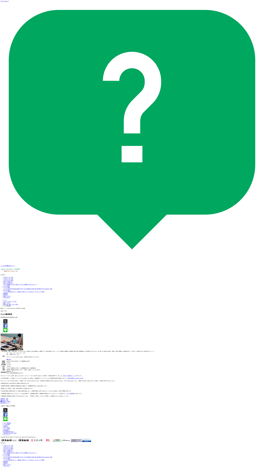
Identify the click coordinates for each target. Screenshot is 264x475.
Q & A (21, 284)
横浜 (40, 288)
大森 (35, 288)
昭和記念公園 (30, 288)
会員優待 (26, 284)
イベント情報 (6, 291)
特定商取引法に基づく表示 (9, 433)
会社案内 (5, 426)
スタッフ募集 (6, 428)
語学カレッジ (25, 291)
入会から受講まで (15, 284)
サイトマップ (6, 434)
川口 (44, 288)
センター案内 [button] (6, 287)
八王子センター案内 (8, 280)
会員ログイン (11, 265)
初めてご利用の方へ (8, 283)
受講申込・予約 (4, 398)
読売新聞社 (6, 430)
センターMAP (6, 288)
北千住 (21, 288)
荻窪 (11, 288)
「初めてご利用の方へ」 (68, 375)
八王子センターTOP (8, 278)
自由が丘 (47, 288)
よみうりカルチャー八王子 (9, 301)
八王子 (25, 288)
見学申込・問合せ (6, 401)
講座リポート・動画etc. (16, 291)
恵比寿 (14, 288)
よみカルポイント (32, 284)
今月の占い (31, 291)
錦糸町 (18, 288)
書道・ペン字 (6, 303)
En (3, 1)
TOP (2, 1)
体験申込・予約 (4, 400)
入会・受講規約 (7, 284)
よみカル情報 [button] (6, 290)
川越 (51, 288)
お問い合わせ (6, 297)
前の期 (9, 359)
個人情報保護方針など (8, 431)
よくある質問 (6, 286)
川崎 (37, 288)
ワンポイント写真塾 (39, 291)
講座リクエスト (7, 296)
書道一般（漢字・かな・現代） (11, 304)
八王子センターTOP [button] (8, 277)
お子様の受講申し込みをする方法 (75, 378)
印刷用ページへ (6, 403)
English (6, 1)
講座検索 (5, 293)
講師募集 (5, 294)
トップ (5, 300)
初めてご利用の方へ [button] (8, 281)
